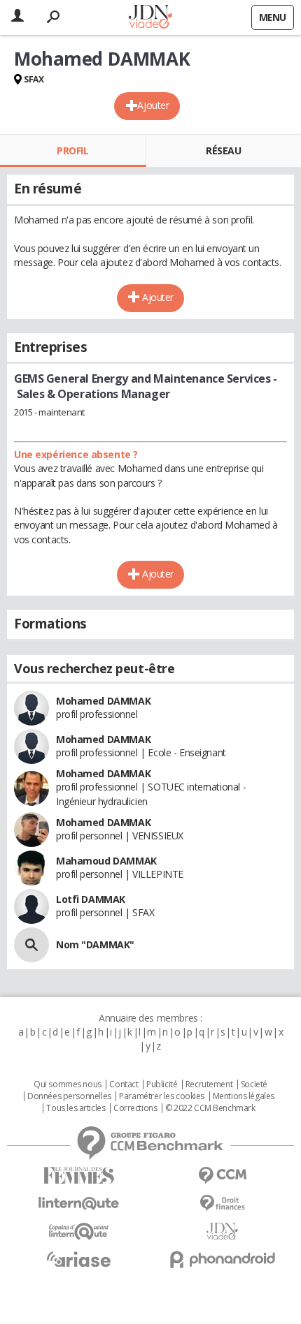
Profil (72, 150)
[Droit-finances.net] (222, 1203)
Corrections (135, 1108)
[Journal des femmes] (78, 1175)
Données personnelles (69, 1096)
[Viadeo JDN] (222, 1231)
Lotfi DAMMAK (90, 899)
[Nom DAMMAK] (31, 944)
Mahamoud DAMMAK (106, 860)
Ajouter (153, 105)
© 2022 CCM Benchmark (210, 1108)
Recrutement (209, 1084)
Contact (123, 1084)
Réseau (223, 150)
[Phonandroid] (222, 1259)
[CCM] (222, 1175)
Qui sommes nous (68, 1084)
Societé (254, 1084)
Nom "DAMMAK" (95, 944)
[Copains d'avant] (78, 1231)
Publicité (161, 1084)
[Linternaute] (78, 1203)
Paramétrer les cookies (161, 1096)
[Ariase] (78, 1259)
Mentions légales (243, 1096)
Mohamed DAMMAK (103, 700)
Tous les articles (75, 1108)
